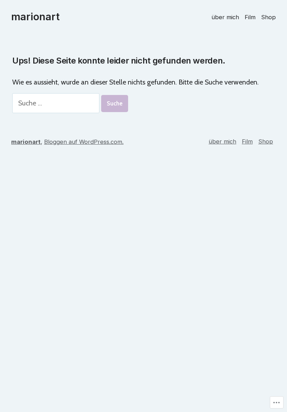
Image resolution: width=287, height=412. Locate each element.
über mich (225, 17)
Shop (268, 17)
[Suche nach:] (56, 103)
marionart (35, 16)
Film (250, 17)
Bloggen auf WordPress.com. (84, 141)
